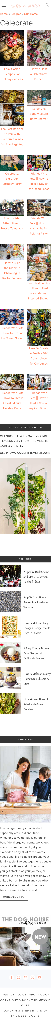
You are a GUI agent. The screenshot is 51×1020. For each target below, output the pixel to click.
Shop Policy (39, 994)
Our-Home (31, 14)
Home (4, 14)
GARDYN (33, 436)
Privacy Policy (14, 994)
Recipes (16, 14)
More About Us (14, 897)
